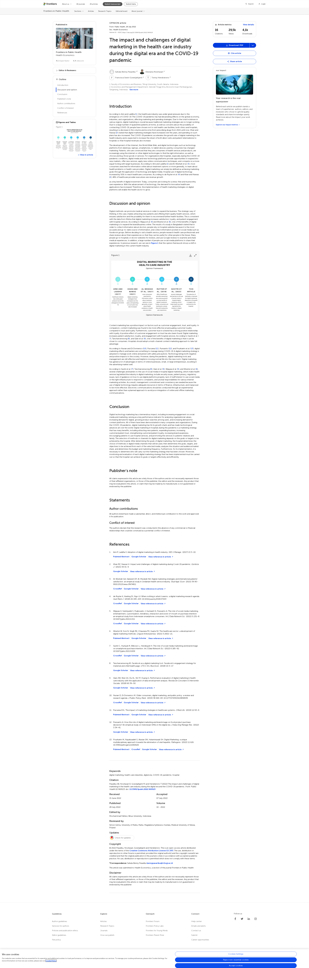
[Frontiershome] (50, 4)
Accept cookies (236, 965)
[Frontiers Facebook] (235, 918)
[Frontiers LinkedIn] (248, 918)
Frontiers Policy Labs (155, 926)
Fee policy (56, 940)
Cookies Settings (235, 954)
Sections (77, 11)
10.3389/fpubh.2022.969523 (142, 789)
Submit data (131, 4)
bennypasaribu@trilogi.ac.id (160, 863)
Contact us (196, 930)
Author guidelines (59, 921)
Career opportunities (200, 940)
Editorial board (121, 11)
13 (192, 348)
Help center (196, 921)
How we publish (107, 935)
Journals (104, 930)
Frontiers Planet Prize (155, 935)
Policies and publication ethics (65, 930)
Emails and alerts (198, 926)
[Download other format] (222, 84)
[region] (154, 958)
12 (170, 348)
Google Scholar (138, 556)
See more (134, 89)
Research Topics (104, 11)
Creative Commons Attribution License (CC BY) (151, 850)
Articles (91, 11)
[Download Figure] (190, 255)
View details (248, 24)
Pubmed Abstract (121, 556)
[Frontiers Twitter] (242, 918)
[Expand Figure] (195, 255)
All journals (80, 4)
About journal (137, 11)
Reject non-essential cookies (236, 960)
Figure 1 (154, 243)
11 (157, 348)
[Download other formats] (252, 45)
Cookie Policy (51, 961)
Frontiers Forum (152, 921)
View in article (86, 155)
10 (145, 348)
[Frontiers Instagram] (255, 918)
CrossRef (117, 589)
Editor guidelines (59, 935)
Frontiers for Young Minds (157, 930)
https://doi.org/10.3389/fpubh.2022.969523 (137, 32)
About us (65, 4)
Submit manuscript (112, 4)
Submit (194, 935)
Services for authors (60, 926)
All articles (94, 4)
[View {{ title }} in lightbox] (74, 140)
